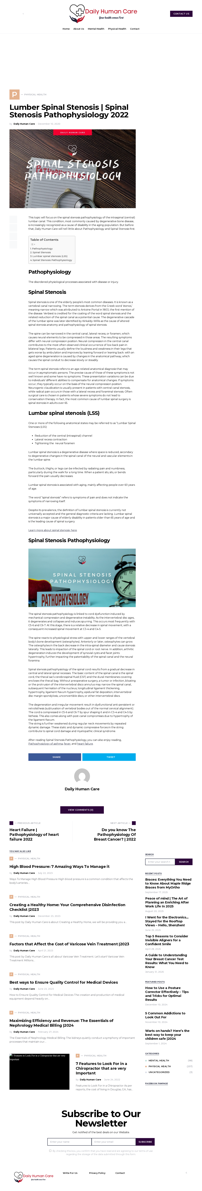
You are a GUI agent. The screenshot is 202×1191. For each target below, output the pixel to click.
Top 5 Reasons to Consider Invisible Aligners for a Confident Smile (166, 940)
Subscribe (145, 1141)
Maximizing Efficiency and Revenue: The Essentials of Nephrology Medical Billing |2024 (61, 1023)
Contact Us (181, 13)
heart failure (85, 743)
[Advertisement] (101, 57)
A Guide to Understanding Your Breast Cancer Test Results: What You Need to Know (166, 961)
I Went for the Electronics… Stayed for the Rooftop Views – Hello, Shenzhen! (167, 921)
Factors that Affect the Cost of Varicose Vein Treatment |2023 (69, 944)
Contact (120, 1173)
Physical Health (160, 1066)
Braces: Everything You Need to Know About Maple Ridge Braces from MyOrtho (168, 883)
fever (67, 743)
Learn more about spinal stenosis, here (52, 530)
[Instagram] (16, 13)
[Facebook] (10, 13)
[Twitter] (27, 13)
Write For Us (70, 1173)
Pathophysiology (42, 248)
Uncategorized (159, 1072)
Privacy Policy (97, 1173)
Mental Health (159, 1060)
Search (184, 861)
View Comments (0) (80, 809)
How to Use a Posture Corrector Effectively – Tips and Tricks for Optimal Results (167, 994)
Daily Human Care (24, 123)
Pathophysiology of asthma (45, 743)
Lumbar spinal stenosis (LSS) (50, 256)
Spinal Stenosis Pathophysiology (52, 260)
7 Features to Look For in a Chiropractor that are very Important (101, 1068)
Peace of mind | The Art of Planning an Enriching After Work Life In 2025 (167, 902)
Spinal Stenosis (42, 252)
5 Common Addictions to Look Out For (165, 1015)
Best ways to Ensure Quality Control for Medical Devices (63, 982)
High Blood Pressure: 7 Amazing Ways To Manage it (59, 866)
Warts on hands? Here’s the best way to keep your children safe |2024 (167, 1035)
